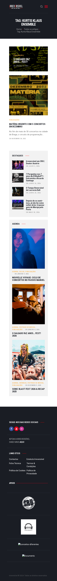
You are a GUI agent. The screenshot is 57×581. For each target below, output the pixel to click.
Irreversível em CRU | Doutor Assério (35, 162)
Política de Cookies (17, 470)
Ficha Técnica (15, 463)
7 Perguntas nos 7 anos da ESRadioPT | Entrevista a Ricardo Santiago (35, 177)
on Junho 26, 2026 (33, 183)
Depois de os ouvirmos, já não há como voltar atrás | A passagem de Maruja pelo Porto (35, 205)
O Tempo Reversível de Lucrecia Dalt (35, 189)
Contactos (13, 459)
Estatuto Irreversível (35, 459)
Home (19, 29)
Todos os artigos (31, 29)
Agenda (15, 272)
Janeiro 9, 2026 (22, 274)
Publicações (18, 55)
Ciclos (21, 272)
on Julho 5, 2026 (33, 166)
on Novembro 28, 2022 (17, 139)
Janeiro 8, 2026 (32, 329)
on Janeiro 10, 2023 (20, 66)
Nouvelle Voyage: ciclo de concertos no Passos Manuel (28, 278)
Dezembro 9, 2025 (33, 385)
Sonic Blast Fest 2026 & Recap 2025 (28, 390)
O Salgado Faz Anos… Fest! (21, 60)
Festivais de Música (27, 327)
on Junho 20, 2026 (33, 193)
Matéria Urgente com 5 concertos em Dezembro (27, 125)
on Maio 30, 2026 (33, 212)
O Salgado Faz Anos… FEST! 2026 (26, 334)
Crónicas (23, 383)
